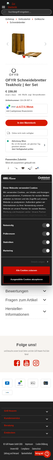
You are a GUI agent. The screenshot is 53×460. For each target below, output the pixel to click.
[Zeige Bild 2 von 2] (29, 57)
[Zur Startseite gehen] (12, 7)
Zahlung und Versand (11, 453)
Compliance (25, 448)
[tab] (9, 167)
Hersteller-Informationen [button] (17, 312)
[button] (26, 291)
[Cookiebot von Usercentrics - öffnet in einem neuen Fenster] (38, 178)
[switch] (46, 234)
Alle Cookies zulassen (26, 270)
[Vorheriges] (7, 43)
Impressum (29, 444)
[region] (26, 45)
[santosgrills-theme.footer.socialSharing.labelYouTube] (27, 366)
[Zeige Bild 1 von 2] (24, 57)
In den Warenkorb (26, 123)
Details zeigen (38, 262)
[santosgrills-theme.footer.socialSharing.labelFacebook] (17, 366)
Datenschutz (36, 448)
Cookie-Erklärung (42, 444)
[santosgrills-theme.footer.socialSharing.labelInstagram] (36, 366)
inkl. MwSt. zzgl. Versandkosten (31, 95)
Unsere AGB (14, 448)
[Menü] (3, 7)
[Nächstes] (45, 43)
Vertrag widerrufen (41, 453)
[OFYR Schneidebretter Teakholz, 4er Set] (26, 44)
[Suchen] (4, 12)
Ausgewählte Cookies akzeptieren (26, 279)
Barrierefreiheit (26, 453)
